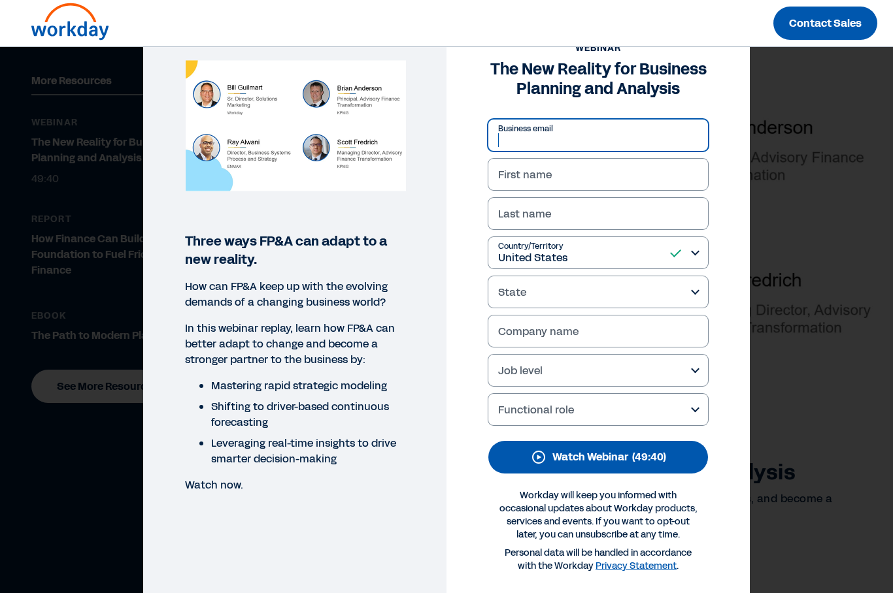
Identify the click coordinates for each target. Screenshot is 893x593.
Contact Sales (825, 23)
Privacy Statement (636, 566)
